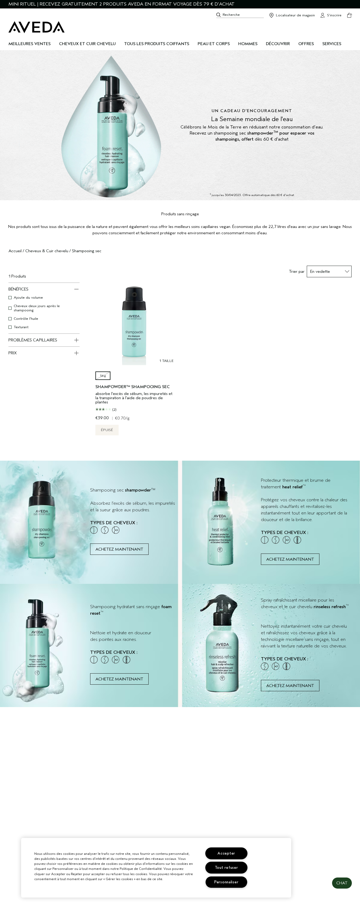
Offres (306, 43)
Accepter (226, 853)
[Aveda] (36, 27)
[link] (90, 522)
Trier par (297, 271)
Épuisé (107, 430)
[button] (342, 883)
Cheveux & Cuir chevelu (46, 251)
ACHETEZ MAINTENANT (119, 549)
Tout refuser (226, 867)
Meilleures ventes (29, 43)
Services (331, 43)
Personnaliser (226, 882)
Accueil (15, 251)
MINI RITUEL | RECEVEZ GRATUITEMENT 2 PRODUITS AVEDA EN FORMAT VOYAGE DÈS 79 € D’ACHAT (121, 4)
